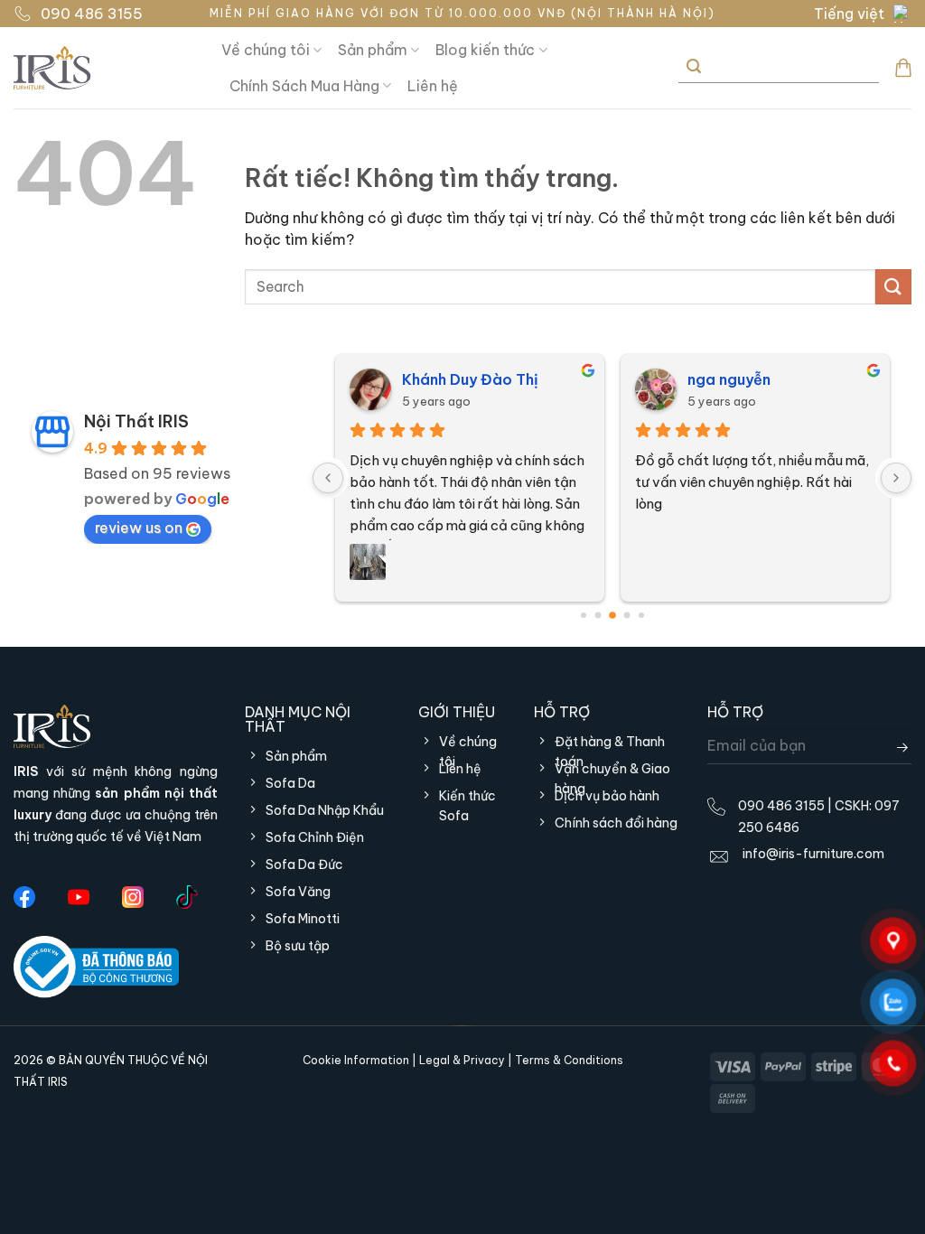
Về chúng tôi (265, 50)
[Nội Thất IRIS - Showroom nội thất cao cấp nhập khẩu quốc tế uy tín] (104, 67)
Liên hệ (432, 86)
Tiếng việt (849, 14)
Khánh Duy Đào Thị (470, 379)
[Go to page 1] (597, 615)
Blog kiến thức (485, 50)
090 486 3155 (92, 14)
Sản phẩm (372, 50)
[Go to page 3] (626, 615)
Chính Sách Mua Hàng (304, 86)
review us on (138, 528)
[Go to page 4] (641, 615)
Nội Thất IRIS (136, 421)
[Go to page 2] (612, 615)
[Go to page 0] (583, 615)
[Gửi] (693, 67)
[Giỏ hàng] (903, 68)
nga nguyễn (729, 379)
